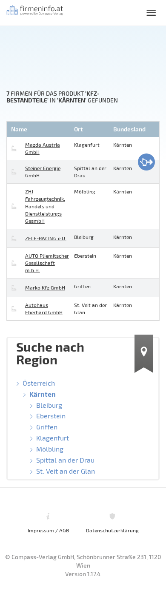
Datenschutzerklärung (112, 530)
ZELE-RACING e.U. (45, 238)
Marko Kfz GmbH (45, 287)
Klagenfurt (52, 438)
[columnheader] (39, 129)
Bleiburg (49, 405)
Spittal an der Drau (65, 460)
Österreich (39, 383)
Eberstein (51, 416)
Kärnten (42, 394)
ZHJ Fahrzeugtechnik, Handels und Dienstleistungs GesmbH (45, 206)
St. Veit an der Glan (65, 471)
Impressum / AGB (48, 530)
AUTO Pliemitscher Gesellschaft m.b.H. (47, 263)
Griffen (46, 427)
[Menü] (151, 12)
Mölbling (49, 449)
